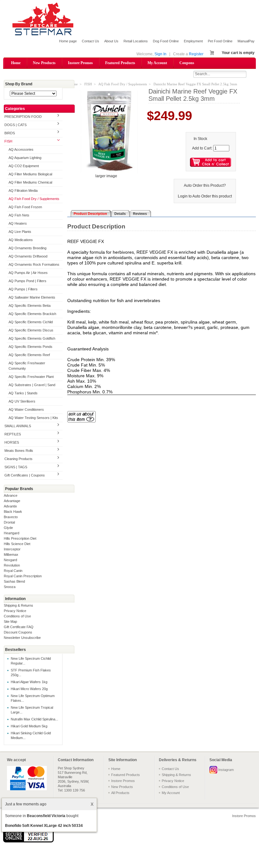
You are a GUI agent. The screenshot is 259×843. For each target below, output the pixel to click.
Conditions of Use (17, 616)
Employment (193, 41)
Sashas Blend (14, 581)
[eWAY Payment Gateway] (28, 841)
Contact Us (90, 41)
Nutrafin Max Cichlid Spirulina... (34, 719)
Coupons (186, 63)
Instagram (226, 770)
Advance (10, 495)
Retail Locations (135, 41)
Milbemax (11, 554)
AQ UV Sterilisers (22, 401)
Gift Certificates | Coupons (24, 475)
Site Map (10, 621)
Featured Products (120, 63)
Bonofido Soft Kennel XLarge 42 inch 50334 (44, 826)
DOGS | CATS (15, 125)
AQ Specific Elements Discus (31, 330)
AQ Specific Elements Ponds (30, 347)
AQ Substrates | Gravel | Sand (32, 385)
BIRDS (9, 133)
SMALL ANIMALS (17, 426)
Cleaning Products (18, 459)
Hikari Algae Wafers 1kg (29, 682)
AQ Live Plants (20, 231)
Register (196, 54)
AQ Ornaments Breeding (27, 248)
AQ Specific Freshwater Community (27, 365)
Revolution (12, 565)
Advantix (10, 506)
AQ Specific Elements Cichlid (31, 322)
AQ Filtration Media (23, 190)
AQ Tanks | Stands (23, 393)
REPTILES (12, 434)
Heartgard (11, 533)
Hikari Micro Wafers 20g (29, 689)
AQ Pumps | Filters (23, 289)
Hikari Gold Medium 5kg (29, 726)
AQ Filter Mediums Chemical (30, 182)
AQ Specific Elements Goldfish (32, 338)
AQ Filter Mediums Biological (30, 174)
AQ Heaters (18, 223)
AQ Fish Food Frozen (25, 207)
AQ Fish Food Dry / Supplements (34, 199)
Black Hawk (13, 511)
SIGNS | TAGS (15, 467)
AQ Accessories (21, 149)
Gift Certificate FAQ (18, 627)
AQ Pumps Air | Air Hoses (28, 273)
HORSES (11, 442)
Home (16, 63)
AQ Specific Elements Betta (30, 305)
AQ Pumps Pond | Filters (27, 281)
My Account (157, 63)
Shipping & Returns (18, 605)
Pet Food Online (220, 41)
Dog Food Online (166, 41)
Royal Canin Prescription (23, 576)
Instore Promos (80, 63)
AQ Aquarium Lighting (25, 158)
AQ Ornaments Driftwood (28, 256)
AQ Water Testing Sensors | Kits (33, 418)
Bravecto (11, 517)
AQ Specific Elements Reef (29, 355)
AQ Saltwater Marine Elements (32, 297)
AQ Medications (21, 240)
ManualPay (246, 41)
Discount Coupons (18, 632)
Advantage (12, 501)
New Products (44, 63)
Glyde (8, 528)
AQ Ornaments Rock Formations (34, 264)
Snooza (9, 587)
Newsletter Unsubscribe (22, 638)
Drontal (9, 522)
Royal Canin (13, 571)
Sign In (160, 54)
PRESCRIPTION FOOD (23, 116)
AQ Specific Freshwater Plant (31, 377)
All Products (120, 793)
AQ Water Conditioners (26, 409)
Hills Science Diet (17, 544)
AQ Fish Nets (19, 215)
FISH (8, 141)
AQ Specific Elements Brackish (32, 314)
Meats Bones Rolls (18, 450)
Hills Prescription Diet (20, 538)
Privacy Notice (15, 611)
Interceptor (12, 549)
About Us (111, 41)
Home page (68, 41)
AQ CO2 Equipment (24, 166)
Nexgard (10, 560)
